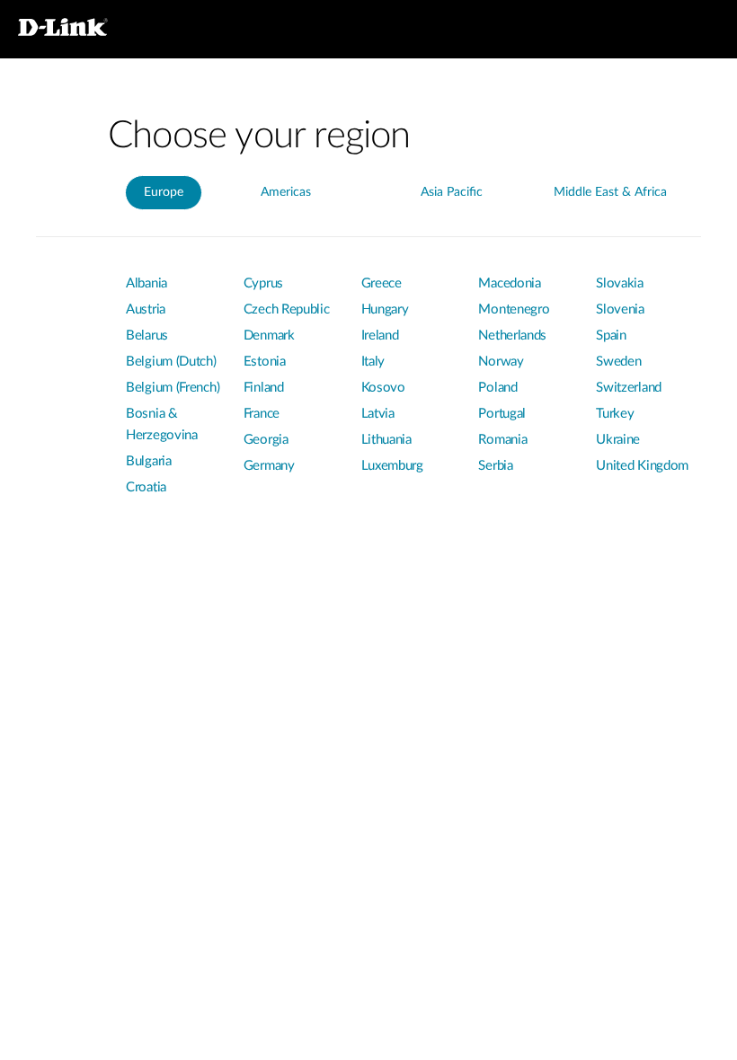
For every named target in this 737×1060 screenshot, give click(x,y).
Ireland (380, 335)
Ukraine (618, 439)
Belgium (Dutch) (171, 361)
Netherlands (512, 335)
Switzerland (629, 387)
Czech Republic (287, 309)
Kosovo (383, 387)
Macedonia (509, 283)
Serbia (495, 466)
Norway (500, 361)
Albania (146, 283)
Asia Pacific (452, 192)
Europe (163, 192)
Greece (381, 283)
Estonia (265, 361)
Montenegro (513, 309)
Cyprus (263, 283)
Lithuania (386, 439)
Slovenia (620, 309)
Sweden (618, 361)
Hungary (385, 309)
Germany (269, 466)
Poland (497, 387)
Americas (286, 192)
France (262, 413)
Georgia (266, 439)
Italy (373, 361)
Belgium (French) (172, 387)
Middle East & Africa (610, 192)
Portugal (502, 413)
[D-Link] (81, 29)
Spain (611, 335)
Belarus (147, 335)
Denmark (269, 335)
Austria (145, 309)
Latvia (378, 413)
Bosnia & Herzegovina (162, 424)
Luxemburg (392, 466)
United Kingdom (642, 466)
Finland (264, 387)
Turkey (615, 413)
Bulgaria (149, 461)
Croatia (146, 487)
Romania (502, 439)
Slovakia (620, 283)
